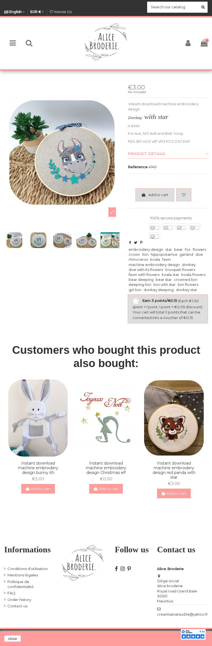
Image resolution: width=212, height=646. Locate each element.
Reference (138, 167)
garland (186, 254)
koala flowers (193, 274)
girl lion (135, 290)
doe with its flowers (146, 269)
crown (134, 254)
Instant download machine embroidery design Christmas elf (106, 468)
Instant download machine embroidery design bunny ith (38, 468)
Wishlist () (62, 12)
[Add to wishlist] (183, 195)
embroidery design (146, 249)
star (168, 249)
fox (187, 249)
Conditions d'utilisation (27, 568)
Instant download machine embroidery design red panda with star (174, 470)
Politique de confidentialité (20, 584)
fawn (166, 259)
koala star (170, 274)
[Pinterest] (141, 242)
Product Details (146, 153)
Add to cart (158, 195)
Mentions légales (22, 575)
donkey (189, 264)
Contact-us (17, 606)
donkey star (186, 290)
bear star (164, 279)
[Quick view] (41, 454)
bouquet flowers (180, 269)
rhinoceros (138, 259)
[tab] (168, 154)
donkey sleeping (159, 290)
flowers (199, 249)
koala (155, 259)
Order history (19, 599)
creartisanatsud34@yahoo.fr (182, 614)
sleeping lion (140, 284)
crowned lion (185, 279)
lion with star (164, 284)
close (12, 638)
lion (145, 254)
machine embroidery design (154, 264)
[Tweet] (135, 242)
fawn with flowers (144, 274)
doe (199, 254)
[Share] (130, 242)
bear (178, 249)
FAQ (11, 593)
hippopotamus (164, 254)
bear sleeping (141, 279)
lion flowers (188, 284)
